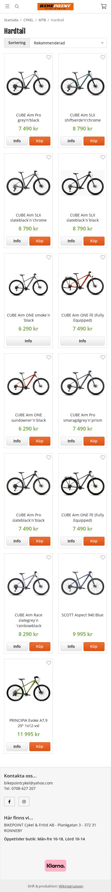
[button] (40, 141)
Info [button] (17, 140)
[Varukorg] (103, 6)
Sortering (17, 42)
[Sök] (17, 6)
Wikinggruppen (71, 886)
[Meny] (7, 6)
